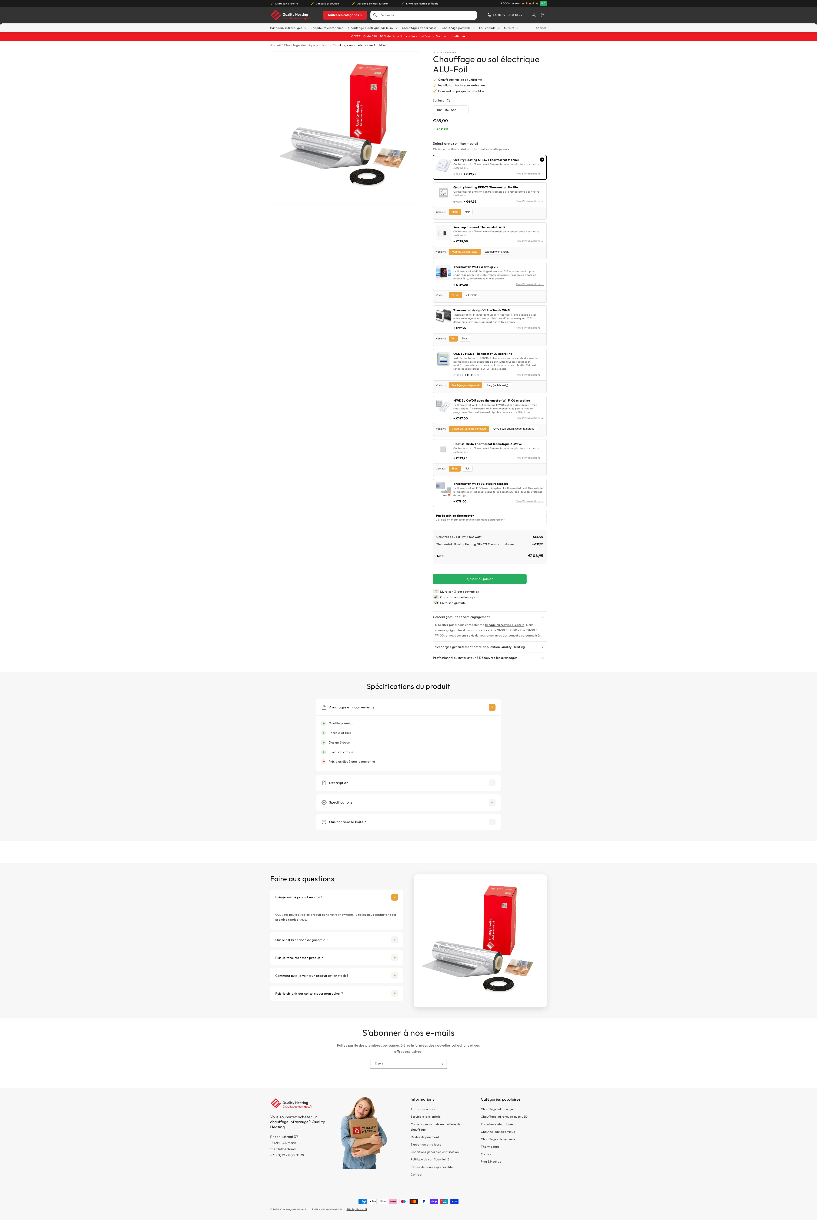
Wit (453, 338)
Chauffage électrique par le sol (306, 45)
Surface (438, 100)
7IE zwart (471, 295)
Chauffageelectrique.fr (293, 1209)
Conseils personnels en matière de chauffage (436, 1126)
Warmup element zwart (464, 251)
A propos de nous (423, 1109)
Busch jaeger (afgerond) (465, 385)
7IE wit (455, 295)
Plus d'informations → (530, 173)
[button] (543, 15)
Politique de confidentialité (430, 1159)
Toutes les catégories (343, 15)
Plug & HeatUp (491, 1162)
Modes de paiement (425, 1137)
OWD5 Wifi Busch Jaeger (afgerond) (514, 428)
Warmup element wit (496, 251)
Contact (416, 1174)
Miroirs (486, 1154)
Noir (467, 211)
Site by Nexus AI (357, 1209)
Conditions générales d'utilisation (435, 1152)
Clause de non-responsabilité (432, 1167)
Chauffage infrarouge (497, 1109)
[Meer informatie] (448, 101)
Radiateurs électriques (497, 1124)
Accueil (275, 45)
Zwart (465, 338)
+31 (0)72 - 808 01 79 (287, 1155)
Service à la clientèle (426, 1117)
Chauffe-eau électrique (498, 1132)
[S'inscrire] (442, 1064)
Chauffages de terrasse (498, 1139)
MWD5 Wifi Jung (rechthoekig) (469, 428)
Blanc (454, 211)
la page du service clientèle (504, 625)
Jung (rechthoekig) (497, 385)
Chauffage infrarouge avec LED (504, 1117)
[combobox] (427, 15)
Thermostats (490, 1147)
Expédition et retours (426, 1145)
